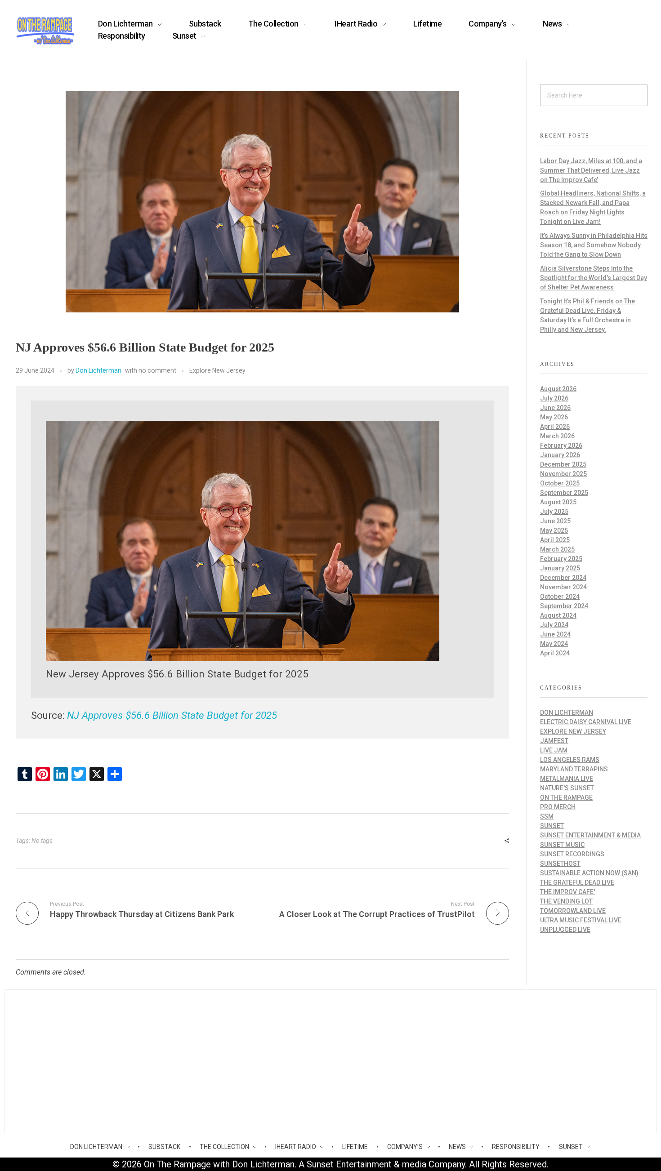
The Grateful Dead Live (577, 882)
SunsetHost (560, 863)
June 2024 (555, 634)
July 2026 (554, 398)
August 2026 (558, 388)
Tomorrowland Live (573, 910)
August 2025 (558, 502)
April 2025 (555, 539)
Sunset (552, 825)
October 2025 (560, 483)
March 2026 (557, 436)
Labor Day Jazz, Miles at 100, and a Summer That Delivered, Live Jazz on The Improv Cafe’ (591, 170)
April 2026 (555, 426)
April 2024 (555, 653)
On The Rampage (566, 797)
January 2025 (560, 568)
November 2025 (563, 473)
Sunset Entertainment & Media (590, 835)
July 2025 (554, 511)
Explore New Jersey (217, 370)
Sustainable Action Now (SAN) (589, 873)
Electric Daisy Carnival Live (585, 722)
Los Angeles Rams (569, 759)
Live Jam (553, 750)
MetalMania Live (566, 778)
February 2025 (561, 558)
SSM (547, 816)
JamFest (554, 740)
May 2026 (554, 417)
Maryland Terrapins (574, 769)
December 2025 (563, 464)
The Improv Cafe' (567, 891)
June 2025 (555, 521)
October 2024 (560, 596)
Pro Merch (558, 806)
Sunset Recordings (572, 854)
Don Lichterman (98, 370)
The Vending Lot (566, 901)
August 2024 (558, 615)
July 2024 (554, 624)
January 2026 (560, 455)
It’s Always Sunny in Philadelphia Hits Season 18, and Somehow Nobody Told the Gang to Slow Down (594, 245)
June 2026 (555, 407)
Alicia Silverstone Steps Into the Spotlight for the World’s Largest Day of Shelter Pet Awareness (593, 278)
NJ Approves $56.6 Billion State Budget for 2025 (172, 715)
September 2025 (564, 492)
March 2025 (557, 549)
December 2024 (563, 577)
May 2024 (554, 643)
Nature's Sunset (567, 788)
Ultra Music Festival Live (580, 920)
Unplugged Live (565, 929)
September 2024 (564, 606)
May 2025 (554, 530)
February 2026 (561, 445)
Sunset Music (562, 844)
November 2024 (563, 587)
